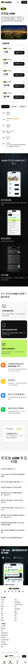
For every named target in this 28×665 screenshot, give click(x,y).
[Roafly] (6, 2)
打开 (24, 656)
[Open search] (25, 662)
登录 (24, 2)
